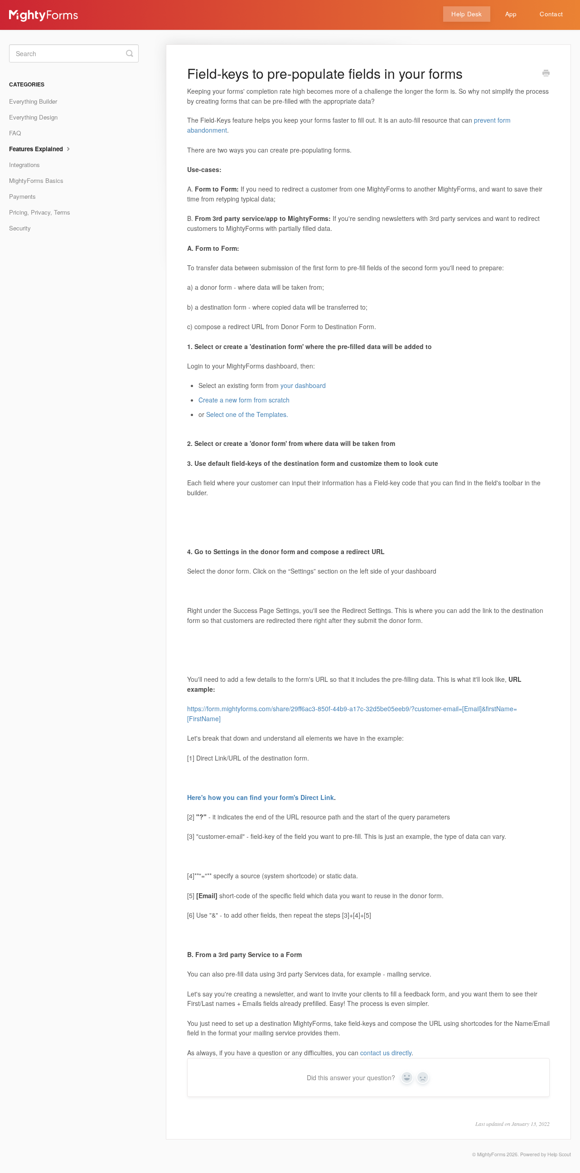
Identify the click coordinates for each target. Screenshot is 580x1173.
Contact (551, 14)
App (511, 14)
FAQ (15, 133)
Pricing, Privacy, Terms (39, 212)
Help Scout (559, 1154)
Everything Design (33, 117)
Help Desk (466, 14)
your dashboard (303, 385)
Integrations (24, 164)
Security (20, 228)
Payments (22, 196)
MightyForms (491, 1154)
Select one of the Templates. (247, 414)
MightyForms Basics (36, 180)
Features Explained (37, 148)
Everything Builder (33, 101)
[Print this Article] (546, 74)
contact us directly (385, 1052)
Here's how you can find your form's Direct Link (260, 797)
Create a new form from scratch (244, 399)
